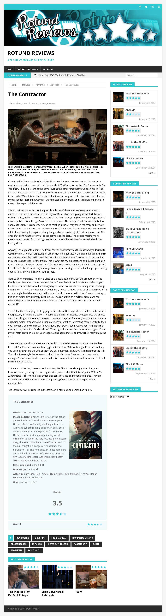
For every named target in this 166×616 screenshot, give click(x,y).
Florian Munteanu (82, 538)
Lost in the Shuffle (136, 142)
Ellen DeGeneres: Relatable (53, 593)
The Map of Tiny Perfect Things (19, 593)
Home (10, 69)
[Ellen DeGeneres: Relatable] (57, 577)
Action (35, 103)
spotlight (16, 550)
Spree (128, 264)
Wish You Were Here (137, 93)
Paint (79, 592)
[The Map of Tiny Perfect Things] (23, 577)
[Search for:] (141, 75)
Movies (26, 84)
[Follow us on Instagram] (152, 7)
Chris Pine (40, 538)
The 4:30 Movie (134, 158)
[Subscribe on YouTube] (159, 7)
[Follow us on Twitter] (146, 7)
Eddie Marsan (58, 538)
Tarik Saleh (34, 550)
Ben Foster (23, 538)
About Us (48, 69)
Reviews (40, 84)
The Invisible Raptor (137, 126)
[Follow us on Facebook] (140, 7)
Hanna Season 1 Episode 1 (139, 210)
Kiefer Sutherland (58, 544)
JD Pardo (37, 544)
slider (96, 544)
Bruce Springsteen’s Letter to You (137, 230)
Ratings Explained (28, 69)
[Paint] (91, 577)
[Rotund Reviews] (83, 44)
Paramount (80, 544)
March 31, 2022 (19, 103)
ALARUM (130, 109)
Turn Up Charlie (134, 248)
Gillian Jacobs (18, 544)
